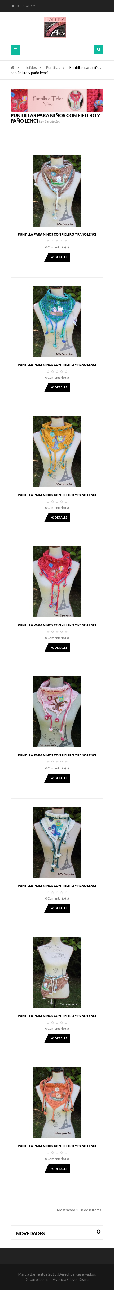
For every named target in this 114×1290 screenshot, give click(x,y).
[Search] (98, 49)
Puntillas (53, 67)
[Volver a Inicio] (12, 67)
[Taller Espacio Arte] (55, 27)
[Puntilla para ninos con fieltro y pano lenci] (57, 190)
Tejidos (31, 67)
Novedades (30, 1233)
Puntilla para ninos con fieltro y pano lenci (57, 234)
